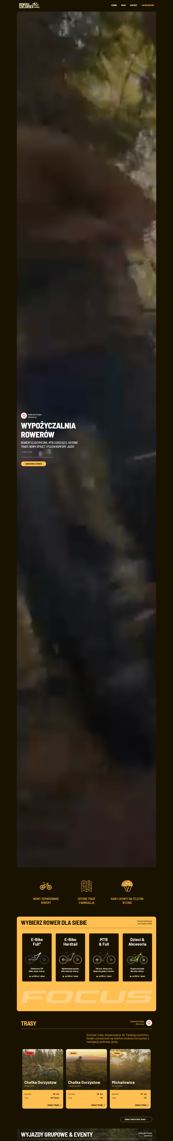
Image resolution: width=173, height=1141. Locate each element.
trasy (123, 5)
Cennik (114, 5)
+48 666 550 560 (147, 5)
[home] (30, 5)
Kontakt (133, 5)
